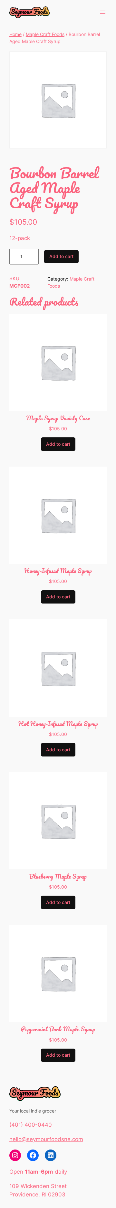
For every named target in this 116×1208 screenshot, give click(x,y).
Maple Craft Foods (45, 34)
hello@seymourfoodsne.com (46, 1139)
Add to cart (61, 256)
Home (15, 34)
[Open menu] (103, 12)
